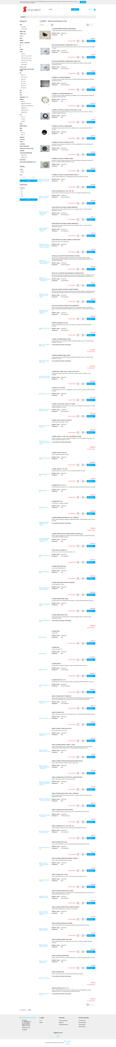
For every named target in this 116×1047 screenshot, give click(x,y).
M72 (21, 90)
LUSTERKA (22, 144)
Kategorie (23, 17)
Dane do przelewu (82, 1022)
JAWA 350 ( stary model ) (26, 60)
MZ (21, 73)
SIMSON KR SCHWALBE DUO (27, 105)
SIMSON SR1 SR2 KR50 (26, 103)
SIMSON (22, 99)
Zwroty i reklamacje (63, 1020)
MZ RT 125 (23, 75)
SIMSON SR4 (23, 107)
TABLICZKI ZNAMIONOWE (26, 153)
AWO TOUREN (24, 29)
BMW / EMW (22, 31)
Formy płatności (82, 1024)
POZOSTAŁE (23, 159)
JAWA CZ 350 (24, 64)
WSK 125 (23, 132)
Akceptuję (83, 2)
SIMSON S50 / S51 (25, 110)
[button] (41, 1018)
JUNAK (21, 49)
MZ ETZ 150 (23, 85)
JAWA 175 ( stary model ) (26, 55)
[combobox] (46, 25)
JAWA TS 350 (24, 62)
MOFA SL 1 (23, 101)
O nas (40, 1020)
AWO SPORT (23, 26)
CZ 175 (21, 36)
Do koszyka (90, 40)
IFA (20, 45)
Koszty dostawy (82, 1020)
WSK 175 (23, 134)
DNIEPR (21, 40)
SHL (21, 114)
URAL (21, 123)
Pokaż (28, 199)
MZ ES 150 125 (24, 77)
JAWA (21, 51)
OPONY (21, 141)
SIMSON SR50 (24, 112)
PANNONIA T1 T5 (24, 97)
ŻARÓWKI (22, 150)
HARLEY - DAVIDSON (25, 42)
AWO (21, 24)
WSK (21, 130)
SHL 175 (23, 116)
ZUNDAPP (22, 137)
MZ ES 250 (23, 79)
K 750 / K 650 (23, 67)
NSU (21, 92)
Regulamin (61, 1022)
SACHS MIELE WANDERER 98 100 (28, 162)
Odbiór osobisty (82, 1026)
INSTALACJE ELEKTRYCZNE (26, 148)
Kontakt (41, 1022)
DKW (21, 38)
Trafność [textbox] (42, 24)
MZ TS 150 (23, 81)
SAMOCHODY (24, 157)
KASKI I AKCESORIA (24, 146)
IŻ (20, 47)
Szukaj (28, 180)
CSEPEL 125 (23, 33)
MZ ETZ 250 (23, 87)
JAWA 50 (23, 53)
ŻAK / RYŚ (22, 139)
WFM (21, 128)
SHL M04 (23, 119)
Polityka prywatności (63, 1024)
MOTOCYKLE (24, 155)
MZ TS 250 (23, 83)
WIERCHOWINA (23, 126)
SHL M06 (23, 121)
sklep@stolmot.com (26, 1027)
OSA (21, 95)
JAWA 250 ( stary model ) (26, 58)
